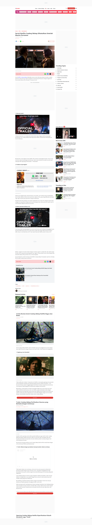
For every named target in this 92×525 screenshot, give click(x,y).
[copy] (53, 74)
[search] (66, 8)
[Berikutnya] (54, 299)
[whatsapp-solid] (45, 74)
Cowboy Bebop (24, 77)
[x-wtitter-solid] (50, 74)
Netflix (19, 77)
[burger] (76, 8)
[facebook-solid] (48, 74)
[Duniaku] (17, 8)
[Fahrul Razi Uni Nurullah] (16, 289)
